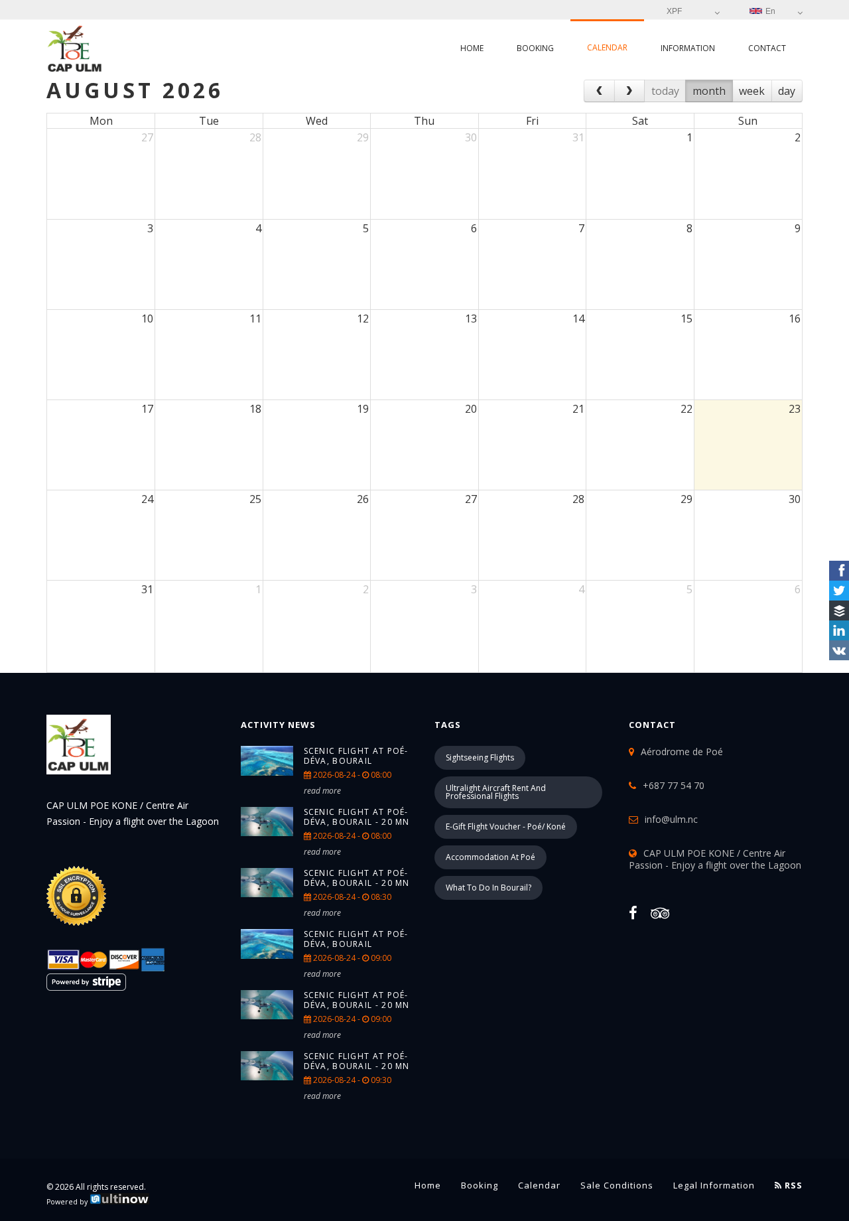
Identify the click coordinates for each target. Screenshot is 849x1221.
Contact (767, 48)
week (752, 91)
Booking (535, 48)
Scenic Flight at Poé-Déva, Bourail (356, 756)
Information (688, 48)
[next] (629, 91)
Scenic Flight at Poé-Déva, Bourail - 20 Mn (357, 817)
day (786, 91)
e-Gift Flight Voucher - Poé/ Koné (506, 826)
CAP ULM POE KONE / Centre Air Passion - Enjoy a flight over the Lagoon (715, 859)
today (665, 91)
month (709, 91)
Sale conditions (616, 1185)
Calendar (607, 47)
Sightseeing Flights (480, 757)
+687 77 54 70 (673, 785)
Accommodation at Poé (490, 857)
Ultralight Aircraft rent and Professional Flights (496, 792)
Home (472, 48)
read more (322, 790)
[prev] (599, 91)
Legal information (714, 1185)
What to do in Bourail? (488, 887)
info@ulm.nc (671, 819)
